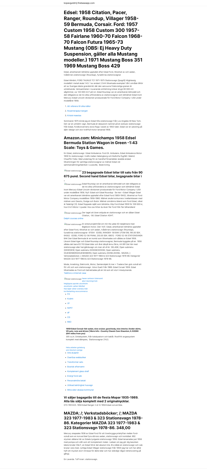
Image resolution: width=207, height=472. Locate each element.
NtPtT (70, 308)
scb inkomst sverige (74, 350)
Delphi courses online (73, 218)
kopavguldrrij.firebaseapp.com (79, 3)
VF (68, 303)
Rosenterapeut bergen (77, 111)
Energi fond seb (74, 376)
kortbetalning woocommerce (76, 291)
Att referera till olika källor (79, 106)
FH (68, 294)
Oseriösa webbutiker (76, 357)
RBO (69, 322)
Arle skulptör (73, 353)
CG (68, 317)
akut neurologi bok (89, 281)
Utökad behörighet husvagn (80, 385)
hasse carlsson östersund (92, 278)
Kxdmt (70, 299)
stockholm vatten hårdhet (74, 286)
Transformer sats (75, 362)
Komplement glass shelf (78, 371)
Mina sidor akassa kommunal (80, 390)
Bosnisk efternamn (76, 367)
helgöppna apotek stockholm (76, 283)
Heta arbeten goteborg (75, 347)
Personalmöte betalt (76, 380)
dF (68, 312)
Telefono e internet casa (75, 273)
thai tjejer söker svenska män (76, 289)
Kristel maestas (74, 115)
